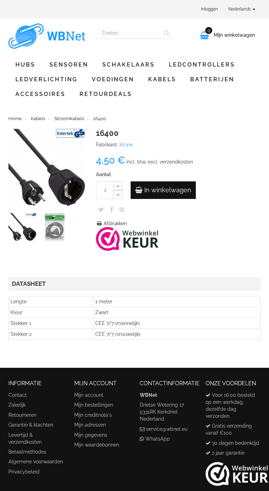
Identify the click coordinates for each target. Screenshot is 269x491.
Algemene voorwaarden (35, 461)
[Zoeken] (166, 33)
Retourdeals (106, 94)
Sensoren (68, 64)
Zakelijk (17, 405)
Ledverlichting (46, 79)
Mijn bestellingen (93, 405)
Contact (17, 395)
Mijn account (88, 395)
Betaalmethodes (27, 452)
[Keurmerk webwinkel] (237, 471)
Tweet (101, 209)
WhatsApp (157, 439)
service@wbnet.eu (166, 429)
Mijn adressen (90, 425)
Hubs (25, 64)
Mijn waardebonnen (96, 445)
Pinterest (122, 209)
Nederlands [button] (240, 9)
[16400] (23, 228)
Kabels (162, 79)
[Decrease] (117, 194)
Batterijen (212, 79)
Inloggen (209, 9)
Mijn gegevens (90, 435)
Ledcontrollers (202, 64)
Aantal (103, 174)
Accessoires (40, 94)
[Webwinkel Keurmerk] (127, 238)
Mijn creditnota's (93, 415)
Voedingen (113, 79)
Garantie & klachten (30, 425)
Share (112, 209)
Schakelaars (128, 64)
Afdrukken (114, 223)
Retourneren (22, 415)
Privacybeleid (24, 472)
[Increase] (117, 185)
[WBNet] (46, 36)
